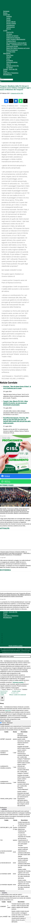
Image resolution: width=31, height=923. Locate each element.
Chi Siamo (9, 34)
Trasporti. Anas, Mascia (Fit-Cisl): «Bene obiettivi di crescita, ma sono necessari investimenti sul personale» (15, 403)
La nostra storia (10, 52)
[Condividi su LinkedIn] (16, 101)
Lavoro (8, 18)
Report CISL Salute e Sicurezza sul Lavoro (18, 48)
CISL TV (8, 64)
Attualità (8, 57)
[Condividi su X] (11, 101)
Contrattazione (10, 25)
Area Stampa (6, 53)
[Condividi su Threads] (25, 101)
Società (8, 20)
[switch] (0, 809)
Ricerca (5, 13)
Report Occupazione (12, 50)
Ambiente (9, 16)
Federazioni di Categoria (13, 37)
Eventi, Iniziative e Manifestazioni (15, 39)
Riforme (8, 29)
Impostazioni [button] (4, 691)
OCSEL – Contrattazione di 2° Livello (16, 44)
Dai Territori (9, 67)
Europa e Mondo (11, 22)
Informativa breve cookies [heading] (7, 656)
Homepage (6, 11)
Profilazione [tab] (3, 807)
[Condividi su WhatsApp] (21, 101)
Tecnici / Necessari (7, 689)
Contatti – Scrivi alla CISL (10, 69)
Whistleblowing (7, 74)
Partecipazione (10, 27)
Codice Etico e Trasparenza (10, 73)
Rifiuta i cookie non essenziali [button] (17, 694)
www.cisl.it (8, 710)
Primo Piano (9, 55)
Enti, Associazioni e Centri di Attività (16, 43)
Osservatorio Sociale (12, 46)
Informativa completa (18, 682)
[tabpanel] (15, 766)
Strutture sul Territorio (12, 36)
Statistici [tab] (2, 891)
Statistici (24, 689)
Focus (8, 59)
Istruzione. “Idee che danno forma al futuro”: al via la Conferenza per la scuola (17, 387)
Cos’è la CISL (10, 32)
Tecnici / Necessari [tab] (5, 721)
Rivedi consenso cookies (15, 645)
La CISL (5, 30)
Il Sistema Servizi (11, 41)
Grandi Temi (6, 14)
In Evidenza (9, 60)
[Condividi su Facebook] (6, 101)
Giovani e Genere (11, 23)
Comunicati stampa (11, 62)
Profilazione (17, 689)
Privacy (5, 71)
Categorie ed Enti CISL (12, 66)
